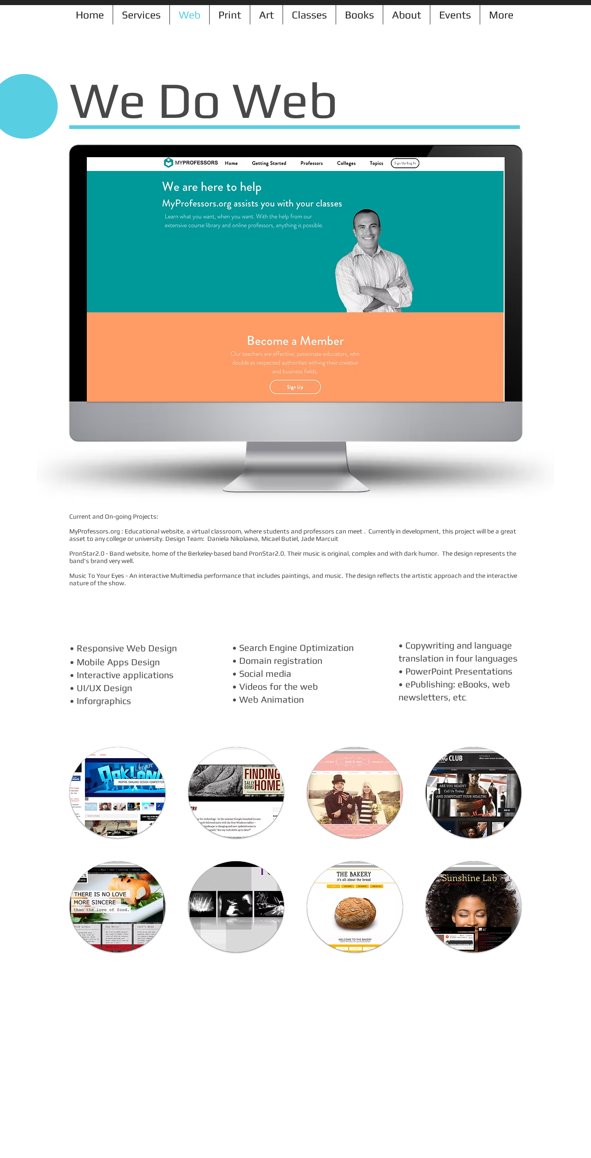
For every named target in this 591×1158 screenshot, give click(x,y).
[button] (117, 792)
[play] (485, 393)
